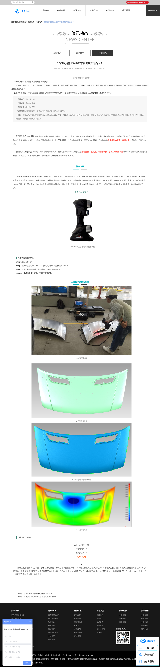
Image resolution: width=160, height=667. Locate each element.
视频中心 (100, 618)
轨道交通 (51, 622)
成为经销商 (101, 629)
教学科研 (51, 639)
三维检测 (77, 618)
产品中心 (45, 10)
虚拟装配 (77, 629)
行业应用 (61, 10)
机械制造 (51, 625)
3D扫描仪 (54, 659)
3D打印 (76, 625)
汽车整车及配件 (54, 615)
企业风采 (144, 622)
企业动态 (57, 52)
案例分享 (80, 52)
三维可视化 (78, 622)
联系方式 (144, 629)
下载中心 (100, 615)
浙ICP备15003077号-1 (70, 655)
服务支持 (94, 10)
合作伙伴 (144, 625)
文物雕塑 (51, 636)
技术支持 (100, 622)
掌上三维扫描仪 (17, 618)
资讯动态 (110, 10)
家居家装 (51, 629)
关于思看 (126, 10)
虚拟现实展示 (53, 632)
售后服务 (100, 625)
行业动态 (39, 22)
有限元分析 (78, 632)
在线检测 (77, 636)
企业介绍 (144, 615)
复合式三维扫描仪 (17, 615)
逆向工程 (77, 615)
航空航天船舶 (53, 618)
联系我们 (100, 632)
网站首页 (22, 22)
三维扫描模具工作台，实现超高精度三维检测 (40, 596)
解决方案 (77, 10)
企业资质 (144, 618)
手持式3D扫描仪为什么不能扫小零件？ (38, 593)
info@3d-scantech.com (139, 2)
